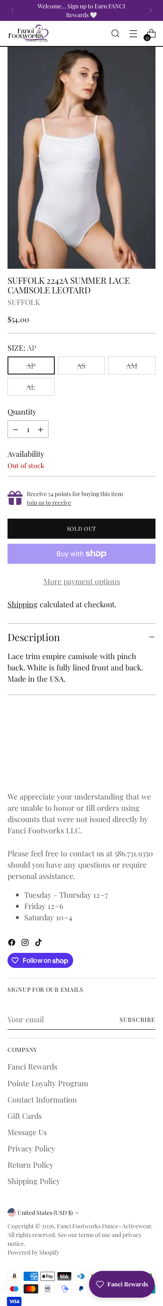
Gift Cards (25, 1115)
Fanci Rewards (32, 1066)
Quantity (22, 411)
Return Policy (30, 1164)
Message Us (27, 1132)
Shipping (23, 604)
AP (31, 365)
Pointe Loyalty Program (48, 1083)
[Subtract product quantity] (15, 429)
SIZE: (22, 347)
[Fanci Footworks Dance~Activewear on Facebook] (13, 943)
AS (81, 365)
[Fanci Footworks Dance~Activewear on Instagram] (26, 943)
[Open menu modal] (133, 33)
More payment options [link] (81, 581)
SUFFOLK (24, 302)
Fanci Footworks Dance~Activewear (104, 1226)
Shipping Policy (34, 1181)
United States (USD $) (45, 1213)
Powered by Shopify (33, 1252)
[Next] (150, 10)
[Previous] (12, 10)
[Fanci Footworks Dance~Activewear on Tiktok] (39, 943)
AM (132, 365)
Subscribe (137, 1019)
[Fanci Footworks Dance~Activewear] (28, 33)
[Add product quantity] (40, 429)
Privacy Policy (31, 1148)
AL (31, 387)
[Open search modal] (115, 33)
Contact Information (42, 1099)
